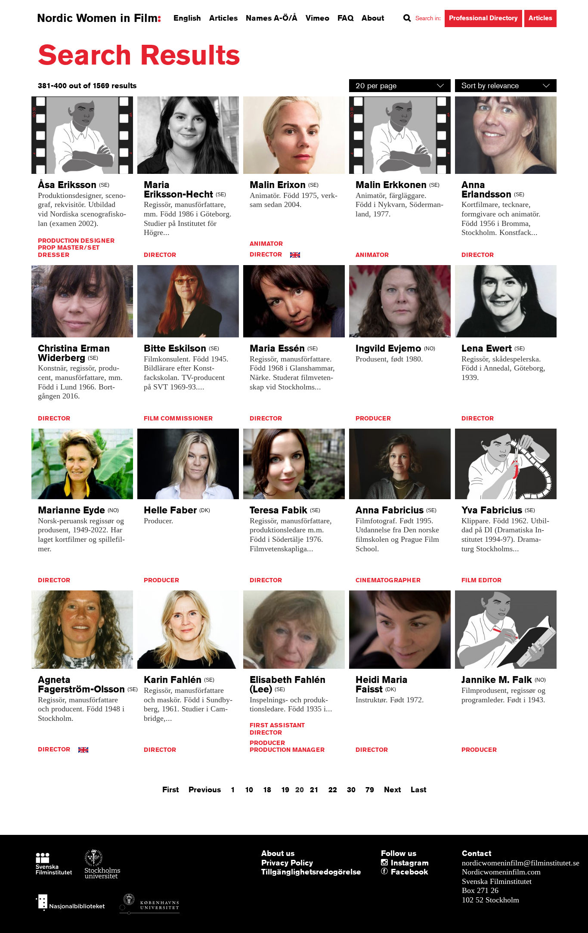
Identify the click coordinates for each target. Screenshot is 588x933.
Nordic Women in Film (97, 18)
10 (249, 789)
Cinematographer (388, 580)
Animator (266, 243)
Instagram (410, 862)
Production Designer (76, 240)
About (373, 17)
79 (369, 789)
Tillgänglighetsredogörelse (311, 871)
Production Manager (287, 750)
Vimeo (317, 17)
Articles (223, 17)
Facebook (393, 872)
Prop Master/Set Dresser (68, 251)
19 (285, 789)
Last (418, 789)
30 (351, 789)
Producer (373, 418)
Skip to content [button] (30, 7)
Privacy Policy (287, 862)
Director (160, 255)
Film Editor (481, 580)
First (170, 789)
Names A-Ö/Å (271, 17)
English (187, 17)
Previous (205, 789)
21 (314, 789)
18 (267, 789)
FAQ (345, 17)
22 (332, 789)
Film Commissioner (178, 418)
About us (277, 853)
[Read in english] (295, 254)
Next (392, 789)
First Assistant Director (277, 728)
